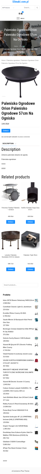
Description (8, 143)
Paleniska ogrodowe (13, 60)
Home (3, 60)
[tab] (9, 143)
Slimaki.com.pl (20, 1)
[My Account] (19, 13)
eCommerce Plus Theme (20, 471)
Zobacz (6, 130)
